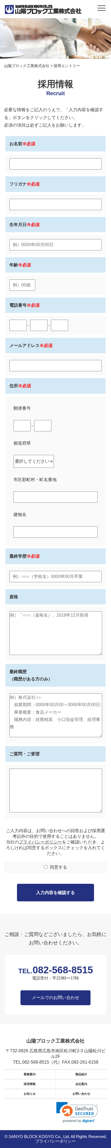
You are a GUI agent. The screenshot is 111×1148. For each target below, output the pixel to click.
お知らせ (30, 1093)
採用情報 (30, 1084)
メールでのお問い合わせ (55, 997)
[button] (77, 1112)
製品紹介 (81, 1074)
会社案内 (81, 1084)
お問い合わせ (81, 1093)
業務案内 (30, 1074)
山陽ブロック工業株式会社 (55, 1041)
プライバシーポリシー (40, 842)
